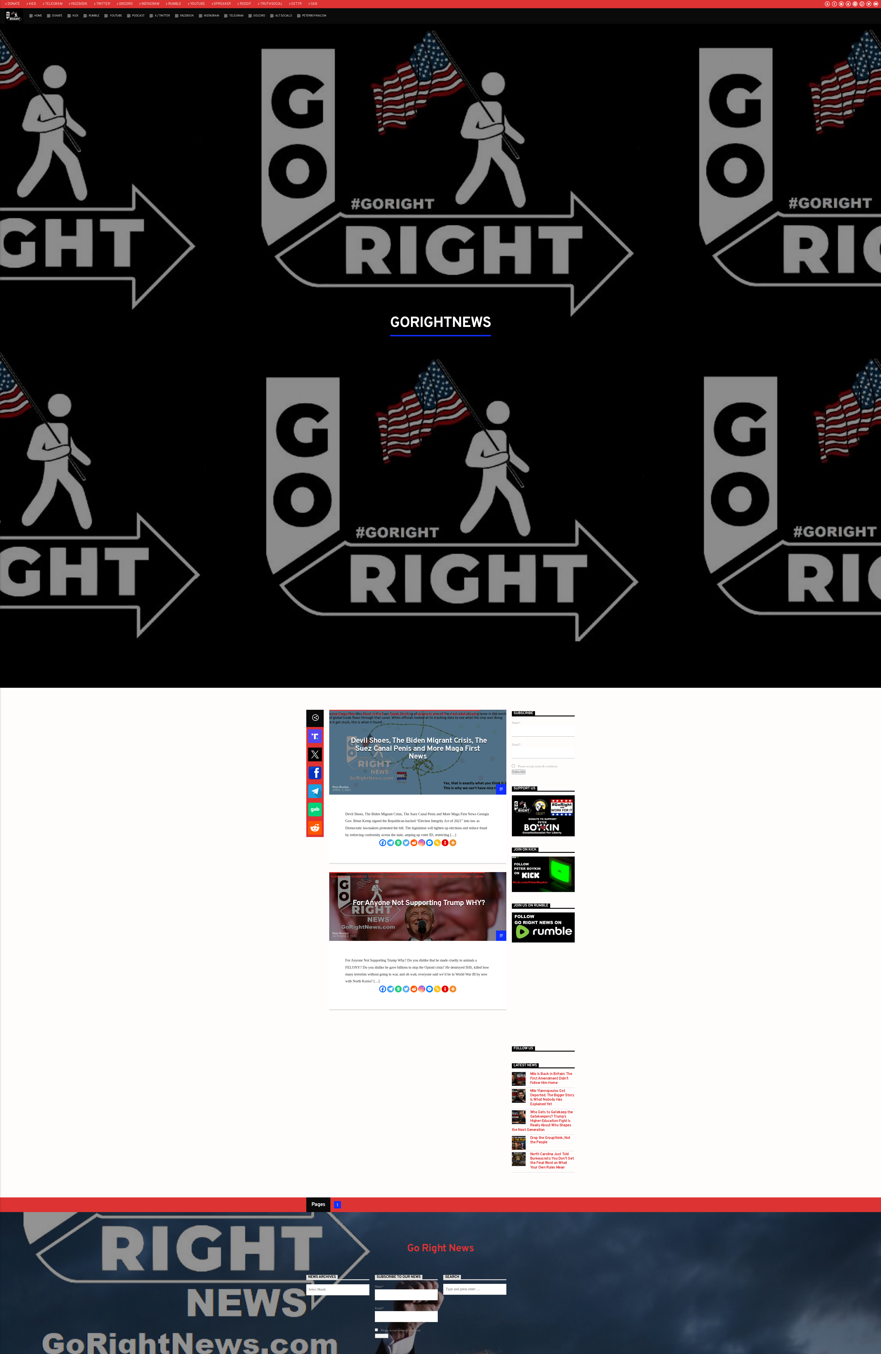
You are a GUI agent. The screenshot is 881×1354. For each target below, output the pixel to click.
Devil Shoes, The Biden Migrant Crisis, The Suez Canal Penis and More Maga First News (419, 813)
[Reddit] (413, 907)
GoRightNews (399, 779)
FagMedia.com (399, 941)
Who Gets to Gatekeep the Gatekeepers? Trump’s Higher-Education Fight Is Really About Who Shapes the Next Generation (542, 1186)
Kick (32, 4)
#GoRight (339, 941)
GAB (314, 4)
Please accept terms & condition (537, 831)
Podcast (138, 16)
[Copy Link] (437, 907)
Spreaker (222, 4)
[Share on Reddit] (315, 893)
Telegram (53, 4)
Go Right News (440, 1313)
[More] (452, 907)
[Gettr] (445, 907)
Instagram (150, 4)
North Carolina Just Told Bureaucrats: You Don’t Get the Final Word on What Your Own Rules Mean (552, 1226)
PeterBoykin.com (314, 16)
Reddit (245, 4)
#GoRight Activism (367, 941)
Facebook (79, 4)
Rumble (174, 4)
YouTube (197, 4)
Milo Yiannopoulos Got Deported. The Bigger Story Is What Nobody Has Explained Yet (552, 1163)
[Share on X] (315, 819)
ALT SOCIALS (283, 16)
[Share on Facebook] (315, 838)
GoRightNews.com (430, 779)
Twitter (103, 4)
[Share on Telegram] (315, 856)
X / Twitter (162, 16)
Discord (126, 4)
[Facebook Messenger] (429, 907)
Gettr (296, 4)
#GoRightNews (343, 779)
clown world (372, 779)
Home (38, 16)
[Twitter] (406, 907)
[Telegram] (390, 907)
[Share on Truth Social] (315, 801)
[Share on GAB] (315, 874)
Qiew (479, 941)
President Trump (456, 941)
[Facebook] (382, 907)
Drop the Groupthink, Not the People (550, 1205)
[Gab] (398, 907)
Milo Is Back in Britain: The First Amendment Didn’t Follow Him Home (551, 1143)
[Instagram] (421, 907)
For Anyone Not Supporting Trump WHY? (419, 968)
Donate (14, 4)
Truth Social (271, 4)
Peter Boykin (340, 851)
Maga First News (464, 779)
